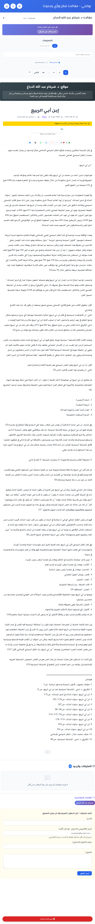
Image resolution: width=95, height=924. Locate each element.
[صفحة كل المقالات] (13, 6)
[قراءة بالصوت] (52, 142)
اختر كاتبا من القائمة (44, 46)
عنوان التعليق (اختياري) (82, 842)
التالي (36, 72)
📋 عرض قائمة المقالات (47, 919)
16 (43, 72)
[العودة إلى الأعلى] (47, 752)
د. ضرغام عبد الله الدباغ (26, 117)
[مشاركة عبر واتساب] (41, 142)
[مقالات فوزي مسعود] (19, 6)
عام (55, 46)
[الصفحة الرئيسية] (6, 6)
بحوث (44, 117)
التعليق (88, 852)
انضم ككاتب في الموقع (47, 32)
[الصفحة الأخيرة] (29, 72)
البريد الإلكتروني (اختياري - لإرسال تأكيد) (70, 833)
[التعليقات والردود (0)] (57, 142)
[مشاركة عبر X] (35, 142)
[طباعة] (46, 142)
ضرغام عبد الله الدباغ (84, 803)
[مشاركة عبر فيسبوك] (30, 142)
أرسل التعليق (84, 873)
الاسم (89, 818)
